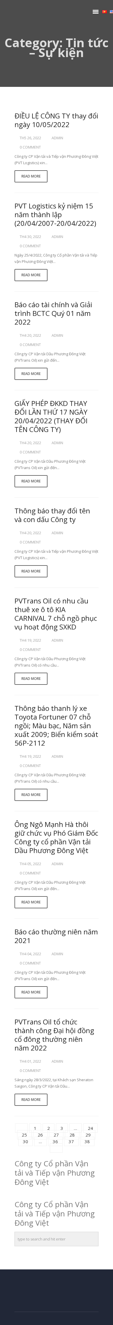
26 (40, 1135)
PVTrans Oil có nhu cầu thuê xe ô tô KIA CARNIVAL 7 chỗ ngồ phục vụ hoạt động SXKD (55, 614)
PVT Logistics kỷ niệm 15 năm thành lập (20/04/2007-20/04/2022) (55, 214)
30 (25, 1141)
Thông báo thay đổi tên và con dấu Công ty (52, 515)
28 (72, 1135)
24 (90, 1128)
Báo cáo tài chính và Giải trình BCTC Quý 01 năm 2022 (53, 313)
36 (55, 1141)
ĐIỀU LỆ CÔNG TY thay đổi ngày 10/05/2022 (56, 120)
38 (87, 1141)
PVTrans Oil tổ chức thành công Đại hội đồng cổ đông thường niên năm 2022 (54, 1035)
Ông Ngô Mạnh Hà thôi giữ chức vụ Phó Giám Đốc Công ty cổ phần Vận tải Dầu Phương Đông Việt (56, 837)
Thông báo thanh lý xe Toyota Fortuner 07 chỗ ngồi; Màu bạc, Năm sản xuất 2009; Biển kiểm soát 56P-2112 (56, 725)
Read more (31, 176)
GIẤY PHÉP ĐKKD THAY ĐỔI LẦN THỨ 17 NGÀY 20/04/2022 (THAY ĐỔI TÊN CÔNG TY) (51, 416)
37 (71, 1141)
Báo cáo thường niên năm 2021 (56, 936)
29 (88, 1135)
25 (24, 1135)
